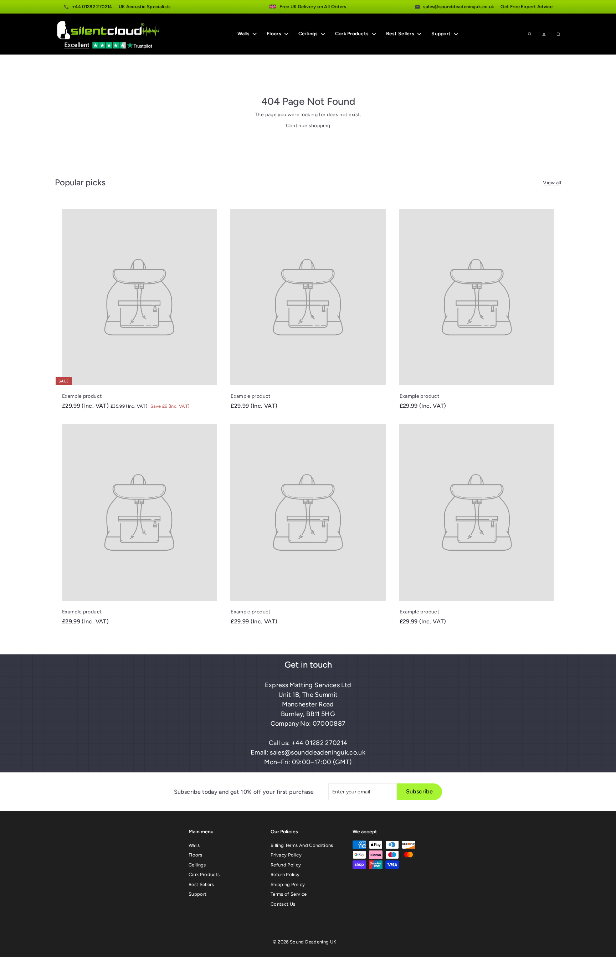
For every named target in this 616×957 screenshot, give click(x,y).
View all (552, 183)
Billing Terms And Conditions (302, 845)
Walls (244, 34)
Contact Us (283, 904)
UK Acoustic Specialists (145, 6)
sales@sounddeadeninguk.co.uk (458, 6)
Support (441, 34)
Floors (274, 34)
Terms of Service (289, 894)
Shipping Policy (288, 884)
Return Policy (285, 874)
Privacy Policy (286, 855)
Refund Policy (286, 865)
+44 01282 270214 (92, 6)
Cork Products (352, 34)
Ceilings (308, 34)
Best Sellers (401, 34)
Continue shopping (308, 126)
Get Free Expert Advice (526, 6)
